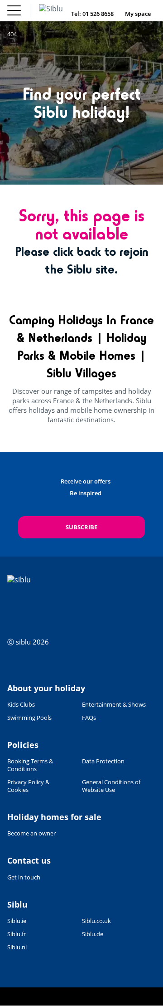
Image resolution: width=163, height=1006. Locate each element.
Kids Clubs (21, 704)
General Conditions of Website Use (111, 786)
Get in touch (23, 877)
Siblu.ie (16, 921)
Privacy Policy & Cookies (28, 786)
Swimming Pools (29, 718)
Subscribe (81, 527)
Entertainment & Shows (114, 704)
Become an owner (31, 833)
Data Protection (103, 761)
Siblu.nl (17, 947)
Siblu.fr (16, 934)
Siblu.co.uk (96, 921)
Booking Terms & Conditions (30, 765)
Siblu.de (92, 934)
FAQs (89, 718)
